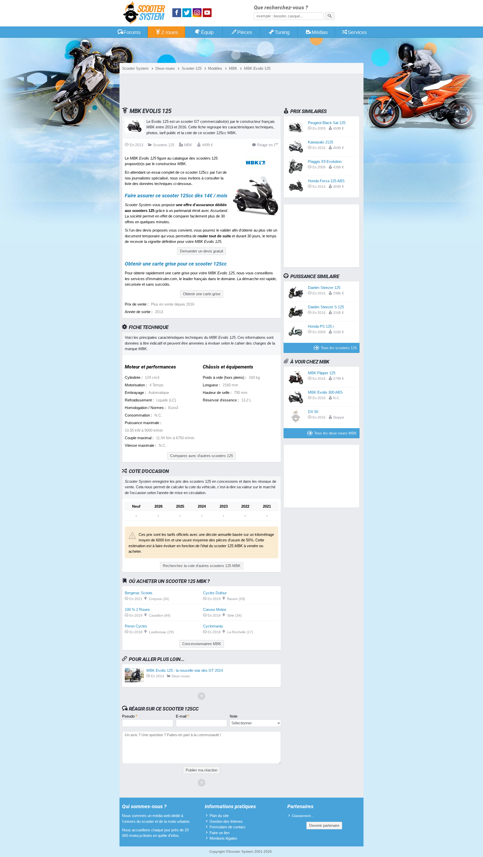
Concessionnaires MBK (201, 644)
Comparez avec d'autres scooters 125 (201, 456)
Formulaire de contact (227, 827)
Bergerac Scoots (138, 593)
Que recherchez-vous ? (281, 8)
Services (357, 32)
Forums (132, 32)
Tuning (282, 32)
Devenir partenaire (324, 825)
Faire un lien (219, 833)
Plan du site (219, 815)
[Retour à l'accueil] (145, 14)
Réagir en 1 (267, 144)
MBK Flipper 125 (321, 373)
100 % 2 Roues (137, 609)
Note (233, 716)
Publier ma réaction (201, 770)
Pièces (244, 32)
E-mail (182, 716)
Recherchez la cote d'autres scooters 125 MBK (201, 566)
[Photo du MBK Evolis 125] (255, 217)
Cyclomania (213, 626)
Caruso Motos (214, 609)
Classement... (303, 816)
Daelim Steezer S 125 (326, 307)
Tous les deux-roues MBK (335, 433)
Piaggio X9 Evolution (325, 161)
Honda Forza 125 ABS (326, 181)
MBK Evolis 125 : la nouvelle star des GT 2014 (184, 670)
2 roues (169, 32)
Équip (207, 32)
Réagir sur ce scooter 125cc (164, 709)
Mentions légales (223, 838)
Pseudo (129, 716)
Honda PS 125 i (321, 326)
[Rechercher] (329, 16)
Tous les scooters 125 (339, 348)
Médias (320, 32)
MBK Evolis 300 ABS (325, 392)
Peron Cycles (136, 626)
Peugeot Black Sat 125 (326, 123)
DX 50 (313, 411)
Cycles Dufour (215, 593)
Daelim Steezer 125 (324, 287)
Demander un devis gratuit (201, 251)
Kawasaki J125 (320, 142)
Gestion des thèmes (226, 821)
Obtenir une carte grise (201, 294)
